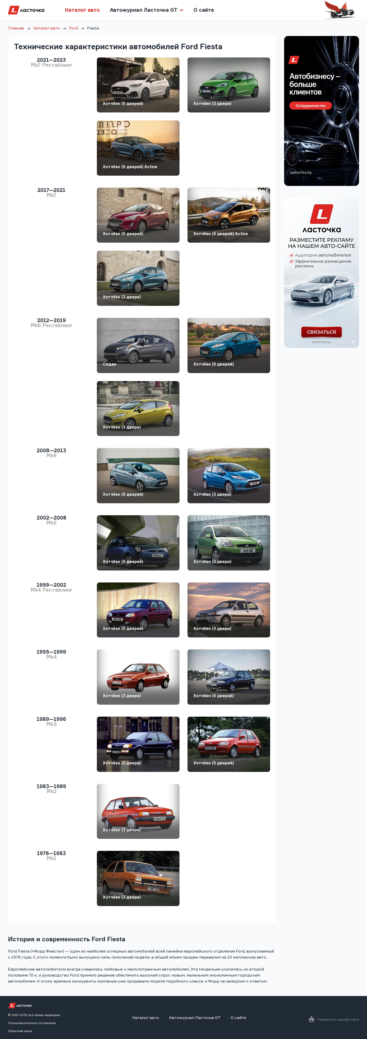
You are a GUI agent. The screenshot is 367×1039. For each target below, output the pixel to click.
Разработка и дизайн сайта (338, 1019)
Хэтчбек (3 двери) (212, 103)
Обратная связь (20, 1031)
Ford (73, 27)
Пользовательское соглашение (32, 1023)
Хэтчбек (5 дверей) (123, 103)
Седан (109, 364)
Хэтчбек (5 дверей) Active (130, 166)
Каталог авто (82, 10)
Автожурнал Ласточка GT (195, 1017)
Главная (16, 27)
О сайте (203, 10)
